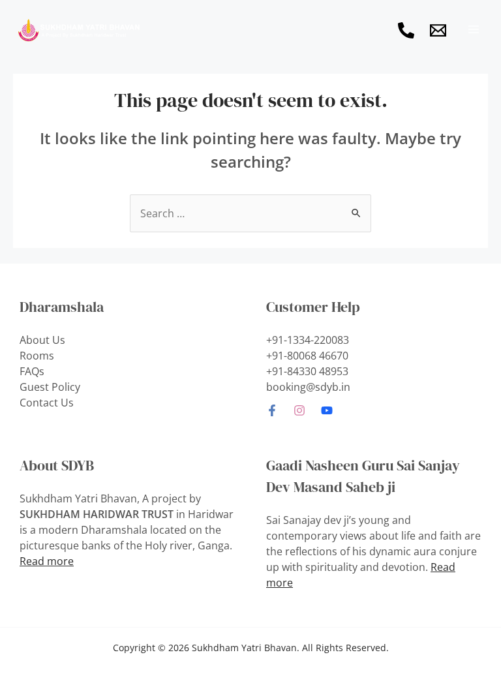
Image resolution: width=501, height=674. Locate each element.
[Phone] (406, 30)
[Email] (438, 30)
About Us (42, 340)
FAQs (32, 371)
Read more (47, 561)
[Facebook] (272, 410)
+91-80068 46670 (307, 355)
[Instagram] (299, 410)
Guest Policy (50, 387)
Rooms (37, 355)
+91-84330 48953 (307, 371)
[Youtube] (327, 410)
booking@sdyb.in (308, 387)
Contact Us (47, 402)
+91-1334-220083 (307, 340)
